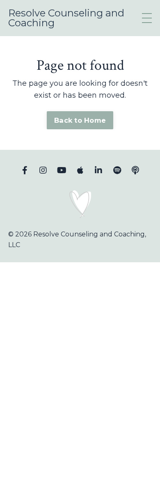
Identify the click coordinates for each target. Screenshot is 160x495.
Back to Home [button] (80, 120)
